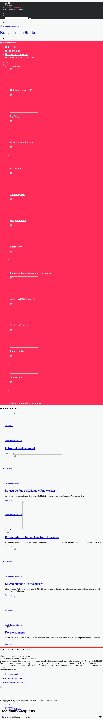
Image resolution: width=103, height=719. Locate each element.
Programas (9, 5)
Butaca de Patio (18, 351)
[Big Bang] (24, 103)
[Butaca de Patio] (24, 338)
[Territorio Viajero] (24, 312)
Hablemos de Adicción (21, 90)
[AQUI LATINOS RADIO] (24, 286)
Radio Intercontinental (13, 441)
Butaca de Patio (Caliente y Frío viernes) (31, 273)
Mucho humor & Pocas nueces (25, 403)
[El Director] (24, 155)
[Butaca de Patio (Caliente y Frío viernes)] (24, 260)
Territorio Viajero (19, 325)
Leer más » (9, 453)
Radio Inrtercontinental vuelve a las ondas (32, 537)
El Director (15, 168)
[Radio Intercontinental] (9, 42)
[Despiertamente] (24, 207)
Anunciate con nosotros (14, 9)
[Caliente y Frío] (24, 181)
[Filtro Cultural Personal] (24, 129)
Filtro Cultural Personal (22, 142)
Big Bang (14, 116)
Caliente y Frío (17, 194)
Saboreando (16, 377)
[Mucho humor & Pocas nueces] (24, 390)
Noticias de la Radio (13, 7)
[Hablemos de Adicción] (24, 77)
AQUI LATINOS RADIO (22, 299)
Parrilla (8, 3)
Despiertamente (18, 220)
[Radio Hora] (24, 233)
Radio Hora (16, 246)
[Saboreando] (24, 364)
